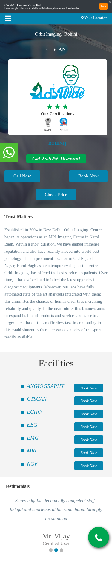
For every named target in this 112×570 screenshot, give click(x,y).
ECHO (34, 412)
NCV (32, 464)
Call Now (22, 176)
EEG (32, 425)
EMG (33, 438)
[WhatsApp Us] (9, 152)
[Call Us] (98, 537)
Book (103, 6)
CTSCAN (37, 399)
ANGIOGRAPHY (45, 386)
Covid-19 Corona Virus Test (22, 5)
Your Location (96, 17)
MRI (31, 451)
